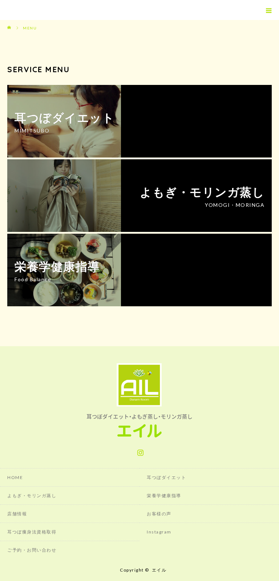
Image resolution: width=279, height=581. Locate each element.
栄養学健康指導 (164, 495)
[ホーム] (9, 22)
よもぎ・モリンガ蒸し (31, 495)
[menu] (268, 10)
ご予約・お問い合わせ (31, 550)
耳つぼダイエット (166, 477)
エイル (159, 570)
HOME (15, 477)
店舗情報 (17, 513)
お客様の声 (159, 513)
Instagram (139, 451)
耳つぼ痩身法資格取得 (31, 532)
